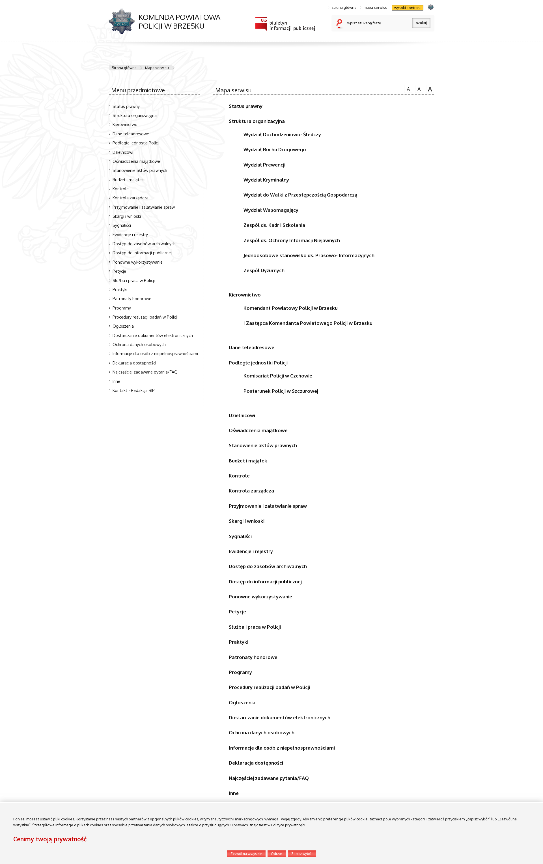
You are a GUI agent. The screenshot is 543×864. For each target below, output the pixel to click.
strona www (430, 6)
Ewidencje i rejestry (130, 234)
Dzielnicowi (123, 152)
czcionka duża (429, 89)
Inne (116, 381)
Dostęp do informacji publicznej (142, 252)
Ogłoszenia (123, 325)
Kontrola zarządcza (130, 197)
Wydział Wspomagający (271, 210)
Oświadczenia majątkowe (136, 161)
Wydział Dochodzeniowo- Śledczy (282, 134)
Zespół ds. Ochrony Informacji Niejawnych (292, 240)
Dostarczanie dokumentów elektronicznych (153, 335)
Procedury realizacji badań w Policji (145, 316)
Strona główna (124, 67)
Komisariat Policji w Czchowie (278, 376)
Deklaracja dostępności (134, 362)
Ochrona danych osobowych (139, 344)
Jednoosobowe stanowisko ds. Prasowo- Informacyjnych (309, 255)
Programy (122, 307)
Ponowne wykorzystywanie (138, 261)
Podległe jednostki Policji (136, 142)
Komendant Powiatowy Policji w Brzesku (291, 308)
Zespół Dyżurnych (264, 270)
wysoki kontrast (407, 7)
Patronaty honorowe (132, 298)
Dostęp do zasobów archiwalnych (144, 243)
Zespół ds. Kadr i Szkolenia (274, 225)
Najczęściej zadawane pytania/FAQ (145, 371)
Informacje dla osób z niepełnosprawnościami (155, 353)
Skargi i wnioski (127, 216)
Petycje (119, 271)
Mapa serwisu (157, 67)
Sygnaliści (122, 225)
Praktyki (120, 289)
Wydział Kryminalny (266, 180)
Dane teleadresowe (131, 133)
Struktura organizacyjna (135, 115)
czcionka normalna (407, 88)
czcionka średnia (418, 88)
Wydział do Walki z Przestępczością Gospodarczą (300, 195)
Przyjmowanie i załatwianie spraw (144, 207)
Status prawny (126, 106)
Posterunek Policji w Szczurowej (281, 391)
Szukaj (340, 24)
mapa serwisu (375, 7)
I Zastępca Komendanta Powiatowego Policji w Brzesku (308, 323)
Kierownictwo (125, 124)
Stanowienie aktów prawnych (140, 170)
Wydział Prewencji (264, 165)
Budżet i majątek (128, 179)
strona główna (344, 7)
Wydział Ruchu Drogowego (275, 149)
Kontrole (121, 188)
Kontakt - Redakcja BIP (134, 390)
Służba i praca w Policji (134, 280)
